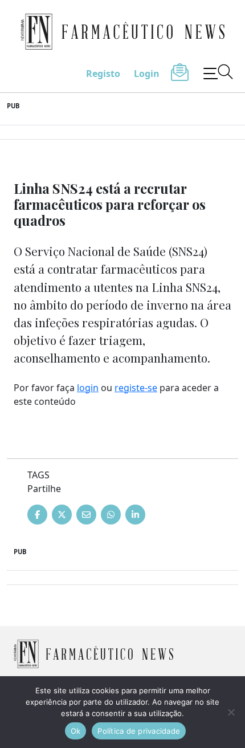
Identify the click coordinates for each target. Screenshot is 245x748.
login (88, 387)
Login (147, 73)
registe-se (136, 387)
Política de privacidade (138, 730)
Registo (103, 73)
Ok (76, 730)
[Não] (230, 712)
